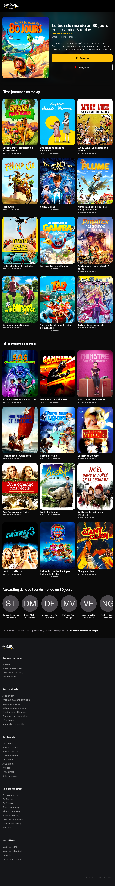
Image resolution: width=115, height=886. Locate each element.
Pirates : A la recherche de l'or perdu (94, 267)
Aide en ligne (9, 695)
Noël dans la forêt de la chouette (90, 513)
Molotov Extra (9, 846)
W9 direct (7, 767)
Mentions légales (11, 703)
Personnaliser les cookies (15, 716)
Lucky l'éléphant (49, 512)
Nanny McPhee (48, 206)
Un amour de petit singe (15, 325)
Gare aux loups (48, 455)
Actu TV (6, 827)
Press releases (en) (12, 668)
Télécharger (8, 720)
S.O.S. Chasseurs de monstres (19, 399)
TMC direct (8, 771)
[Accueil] (11, 6)
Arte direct (8, 763)
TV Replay (7, 799)
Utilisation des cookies (14, 708)
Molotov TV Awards (12, 819)
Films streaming (10, 807)
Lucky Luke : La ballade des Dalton (92, 149)
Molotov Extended (12, 850)
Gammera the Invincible (53, 399)
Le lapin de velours (88, 455)
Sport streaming (10, 815)
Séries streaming (11, 811)
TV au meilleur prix (11, 859)
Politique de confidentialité (16, 699)
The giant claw (85, 571)
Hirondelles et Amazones (16, 455)
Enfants (55, 36)
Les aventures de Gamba (54, 266)
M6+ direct (8, 759)
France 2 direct (10, 747)
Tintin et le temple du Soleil (17, 266)
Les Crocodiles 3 (12, 571)
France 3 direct (10, 751)
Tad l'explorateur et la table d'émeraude (56, 326)
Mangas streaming (11, 823)
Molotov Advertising (12, 672)
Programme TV (10, 795)
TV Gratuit (7, 803)
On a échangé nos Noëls (15, 512)
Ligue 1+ (6, 855)
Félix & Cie (8, 206)
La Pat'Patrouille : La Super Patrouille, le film (55, 572)
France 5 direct (10, 755)
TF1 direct (7, 743)
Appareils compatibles (13, 724)
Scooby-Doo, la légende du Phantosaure (17, 149)
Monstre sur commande (91, 399)
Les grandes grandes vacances (52, 149)
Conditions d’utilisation (14, 712)
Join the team (9, 676)
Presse (6, 664)
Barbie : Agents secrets (90, 325)
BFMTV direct (9, 775)
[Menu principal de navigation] (109, 6)
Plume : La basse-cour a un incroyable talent (92, 208)
